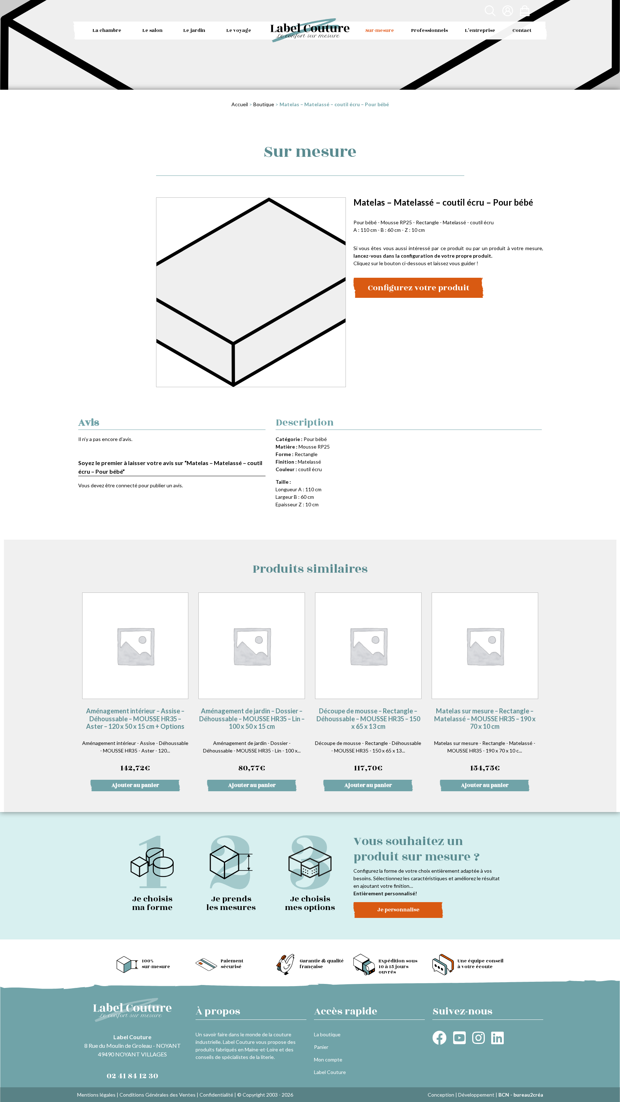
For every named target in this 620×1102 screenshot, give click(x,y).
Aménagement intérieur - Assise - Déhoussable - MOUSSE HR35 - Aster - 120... (135, 740)
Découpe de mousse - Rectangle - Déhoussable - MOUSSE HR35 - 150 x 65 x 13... (368, 740)
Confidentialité (216, 1095)
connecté (126, 485)
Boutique (263, 104)
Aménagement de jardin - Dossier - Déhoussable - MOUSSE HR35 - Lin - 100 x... (252, 740)
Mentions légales (96, 1095)
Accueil (239, 104)
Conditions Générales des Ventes (157, 1095)
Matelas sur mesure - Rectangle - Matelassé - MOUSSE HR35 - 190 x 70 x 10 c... (485, 740)
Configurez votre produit (418, 288)
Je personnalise (398, 910)
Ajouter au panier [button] (135, 785)
